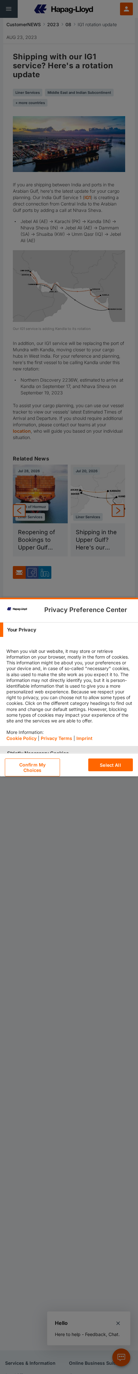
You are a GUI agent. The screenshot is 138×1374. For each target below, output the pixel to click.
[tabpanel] (69, 691)
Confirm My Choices (32, 767)
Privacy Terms (56, 738)
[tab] (69, 630)
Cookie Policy (21, 738)
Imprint (84, 738)
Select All (110, 765)
